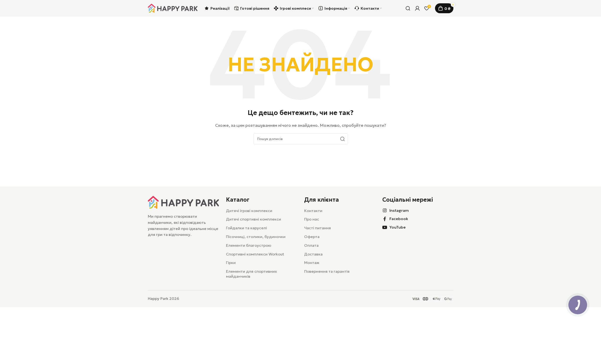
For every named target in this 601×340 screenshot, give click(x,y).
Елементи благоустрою (248, 245)
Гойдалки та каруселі (246, 227)
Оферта (312, 236)
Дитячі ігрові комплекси (249, 210)
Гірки (231, 262)
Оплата (311, 245)
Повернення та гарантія (327, 271)
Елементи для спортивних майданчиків (251, 274)
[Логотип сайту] (172, 7)
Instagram (399, 210)
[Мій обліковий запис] (417, 8)
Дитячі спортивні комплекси (253, 219)
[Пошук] (408, 8)
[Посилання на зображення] (183, 202)
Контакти (313, 210)
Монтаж (311, 262)
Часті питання (317, 227)
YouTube (397, 227)
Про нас (311, 219)
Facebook (398, 218)
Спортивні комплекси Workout (255, 254)
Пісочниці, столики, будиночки (256, 236)
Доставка (313, 254)
